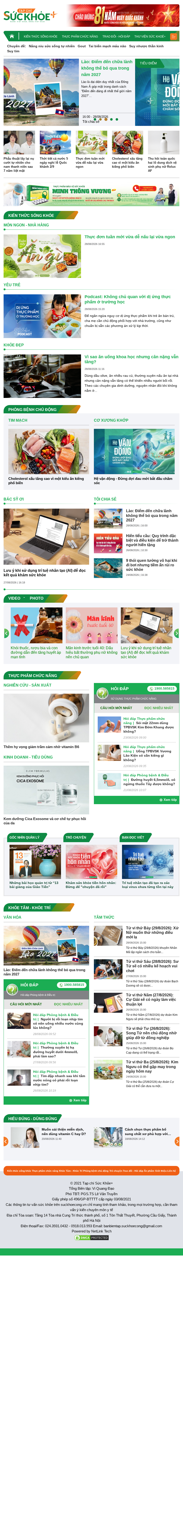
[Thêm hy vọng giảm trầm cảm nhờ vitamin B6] (46, 718)
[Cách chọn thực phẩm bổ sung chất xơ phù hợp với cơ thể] (25, 1137)
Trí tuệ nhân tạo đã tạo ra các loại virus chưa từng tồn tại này (147, 885)
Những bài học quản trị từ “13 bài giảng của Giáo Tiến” (34, 885)
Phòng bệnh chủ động (95, 1171)
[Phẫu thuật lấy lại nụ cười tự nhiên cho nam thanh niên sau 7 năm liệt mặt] (19, 142)
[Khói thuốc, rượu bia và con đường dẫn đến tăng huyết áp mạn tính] (36, 625)
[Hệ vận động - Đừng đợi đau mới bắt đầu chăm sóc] (63, 92)
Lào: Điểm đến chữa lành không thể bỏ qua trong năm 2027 (152, 515)
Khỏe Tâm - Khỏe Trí (70, 1171)
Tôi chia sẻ (105, 499)
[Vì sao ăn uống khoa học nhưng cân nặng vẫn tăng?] (42, 376)
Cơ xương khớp (139, 121)
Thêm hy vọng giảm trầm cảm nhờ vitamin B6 (41, 747)
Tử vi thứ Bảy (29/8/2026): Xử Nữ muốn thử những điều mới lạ (152, 932)
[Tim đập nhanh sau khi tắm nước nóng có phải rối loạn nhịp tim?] (19, 1077)
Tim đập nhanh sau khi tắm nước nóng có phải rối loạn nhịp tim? (59, 1080)
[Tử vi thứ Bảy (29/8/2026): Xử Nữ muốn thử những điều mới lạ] (108, 935)
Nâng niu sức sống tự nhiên (52, 46)
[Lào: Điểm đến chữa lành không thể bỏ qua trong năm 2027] (108, 518)
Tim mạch (17, 420)
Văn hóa (12, 917)
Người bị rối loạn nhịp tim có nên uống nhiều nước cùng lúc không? (58, 1023)
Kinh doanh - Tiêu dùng (28, 757)
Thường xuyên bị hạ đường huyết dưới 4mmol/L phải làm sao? (55, 1052)
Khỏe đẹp (14, 345)
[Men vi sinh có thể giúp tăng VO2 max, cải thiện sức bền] (108, 1137)
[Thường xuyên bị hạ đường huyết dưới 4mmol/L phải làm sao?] (19, 1049)
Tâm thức (104, 917)
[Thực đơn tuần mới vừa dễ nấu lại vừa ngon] (91, 142)
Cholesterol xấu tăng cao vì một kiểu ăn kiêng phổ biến (127, 162)
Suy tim (13, 51)
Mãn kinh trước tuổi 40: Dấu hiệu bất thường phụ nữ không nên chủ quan (91, 652)
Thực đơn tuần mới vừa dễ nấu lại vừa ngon (90, 162)
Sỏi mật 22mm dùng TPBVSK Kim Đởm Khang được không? (148, 727)
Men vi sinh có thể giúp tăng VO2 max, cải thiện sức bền (148, 1131)
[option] (91, 92)
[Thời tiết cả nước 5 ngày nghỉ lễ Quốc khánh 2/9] (55, 142)
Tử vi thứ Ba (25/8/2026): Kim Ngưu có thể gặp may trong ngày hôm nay (152, 1066)
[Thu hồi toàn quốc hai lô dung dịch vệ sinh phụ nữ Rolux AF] (163, 142)
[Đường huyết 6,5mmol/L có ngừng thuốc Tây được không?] (109, 781)
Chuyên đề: (16, 46)
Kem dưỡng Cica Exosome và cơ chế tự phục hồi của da (45, 821)
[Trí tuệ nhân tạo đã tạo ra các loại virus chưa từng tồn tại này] (147, 862)
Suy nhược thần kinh (146, 46)
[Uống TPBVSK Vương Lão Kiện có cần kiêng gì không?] (109, 752)
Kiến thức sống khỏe (40, 36)
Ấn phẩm (149, 1171)
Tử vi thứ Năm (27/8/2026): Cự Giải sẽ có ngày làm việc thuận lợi (151, 999)
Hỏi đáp (120, 688)
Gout (82, 46)
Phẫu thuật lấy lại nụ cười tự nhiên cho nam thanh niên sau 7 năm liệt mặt (19, 164)
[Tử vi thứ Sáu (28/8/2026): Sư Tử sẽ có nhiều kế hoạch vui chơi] (108, 969)
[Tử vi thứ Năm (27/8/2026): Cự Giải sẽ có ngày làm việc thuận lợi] (108, 1002)
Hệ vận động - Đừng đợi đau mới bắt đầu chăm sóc (150, 68)
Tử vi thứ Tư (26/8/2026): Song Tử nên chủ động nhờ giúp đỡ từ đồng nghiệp (151, 1033)
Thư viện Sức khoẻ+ (150, 36)
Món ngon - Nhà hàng (26, 225)
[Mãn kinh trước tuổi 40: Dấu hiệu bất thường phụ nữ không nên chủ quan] (91, 625)
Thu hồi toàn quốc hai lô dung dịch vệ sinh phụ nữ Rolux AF (162, 164)
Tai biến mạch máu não (107, 46)
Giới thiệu (161, 1171)
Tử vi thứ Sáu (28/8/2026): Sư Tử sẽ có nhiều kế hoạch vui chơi (152, 966)
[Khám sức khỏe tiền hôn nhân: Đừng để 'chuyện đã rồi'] (91, 862)
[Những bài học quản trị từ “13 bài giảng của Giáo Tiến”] (35, 862)
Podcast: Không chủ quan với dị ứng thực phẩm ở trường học (128, 299)
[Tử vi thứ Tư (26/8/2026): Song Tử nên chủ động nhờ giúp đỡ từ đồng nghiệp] (108, 1036)
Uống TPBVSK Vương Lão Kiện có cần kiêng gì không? (147, 755)
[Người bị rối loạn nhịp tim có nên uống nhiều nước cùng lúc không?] (19, 1020)
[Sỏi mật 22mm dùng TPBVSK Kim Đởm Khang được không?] (109, 724)
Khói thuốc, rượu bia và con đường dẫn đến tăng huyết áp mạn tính (36, 652)
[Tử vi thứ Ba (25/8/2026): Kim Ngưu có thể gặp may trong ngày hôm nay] (108, 1069)
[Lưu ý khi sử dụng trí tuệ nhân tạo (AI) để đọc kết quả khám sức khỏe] (46, 536)
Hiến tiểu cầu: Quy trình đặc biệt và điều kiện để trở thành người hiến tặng (152, 540)
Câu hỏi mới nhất (116, 708)
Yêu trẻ (12, 285)
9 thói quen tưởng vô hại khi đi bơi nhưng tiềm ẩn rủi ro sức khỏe (151, 565)
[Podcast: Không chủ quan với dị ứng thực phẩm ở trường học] (42, 316)
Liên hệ (171, 1171)
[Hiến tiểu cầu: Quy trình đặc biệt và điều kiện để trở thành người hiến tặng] (108, 543)
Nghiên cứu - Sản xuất (27, 685)
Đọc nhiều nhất (158, 708)
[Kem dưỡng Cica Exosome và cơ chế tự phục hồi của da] (46, 790)
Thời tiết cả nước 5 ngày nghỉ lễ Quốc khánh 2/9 (54, 162)
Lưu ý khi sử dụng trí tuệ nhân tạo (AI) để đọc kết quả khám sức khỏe (45, 572)
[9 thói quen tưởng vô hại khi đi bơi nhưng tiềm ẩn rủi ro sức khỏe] (108, 568)
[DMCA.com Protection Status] (91, 1237)
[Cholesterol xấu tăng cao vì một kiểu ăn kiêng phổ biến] (127, 142)
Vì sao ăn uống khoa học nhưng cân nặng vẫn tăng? (131, 359)
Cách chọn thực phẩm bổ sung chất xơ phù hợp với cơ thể (63, 1131)
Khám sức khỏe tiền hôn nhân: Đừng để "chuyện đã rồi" (91, 885)
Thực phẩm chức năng (80, 36)
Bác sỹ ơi (14, 499)
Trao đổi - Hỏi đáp (116, 36)
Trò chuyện (115, 1171)
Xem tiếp (170, 800)
